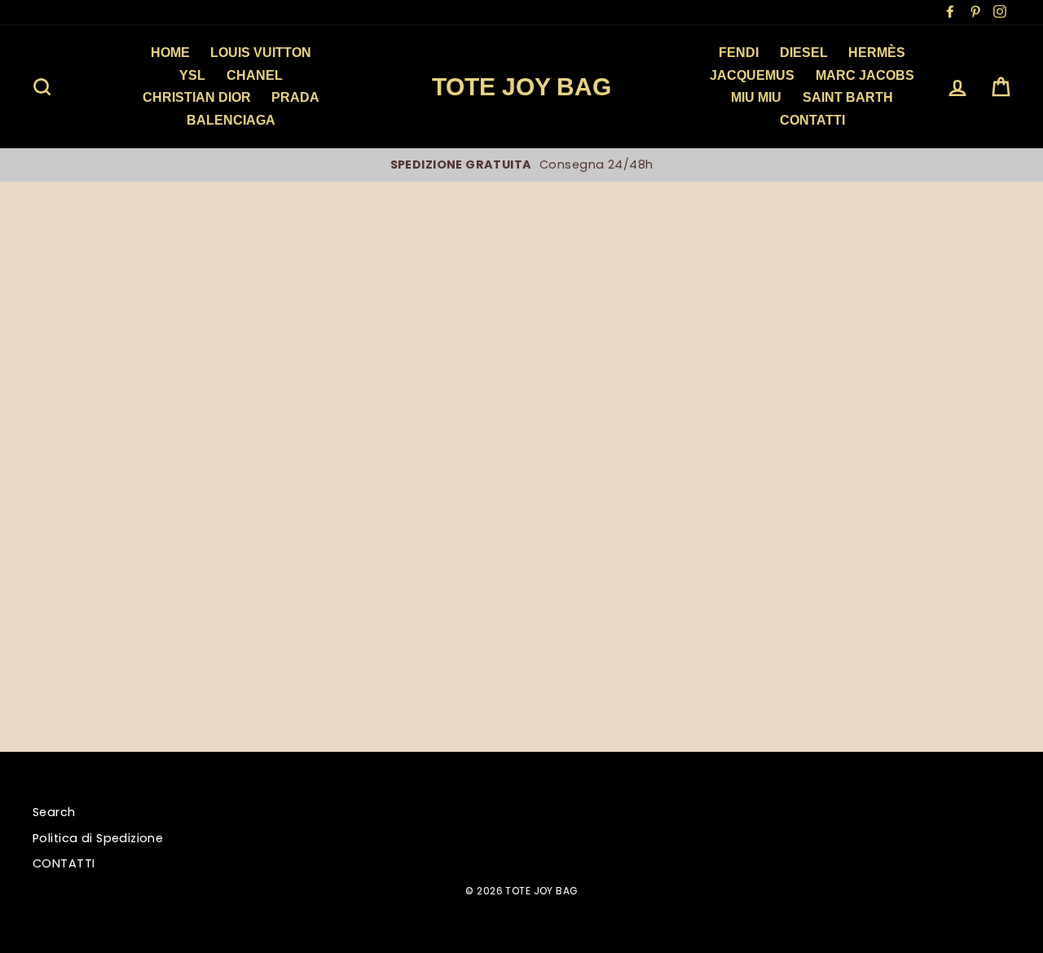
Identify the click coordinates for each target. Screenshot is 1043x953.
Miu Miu (756, 97)
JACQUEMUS (752, 75)
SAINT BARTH (848, 97)
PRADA (295, 97)
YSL (192, 75)
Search (54, 812)
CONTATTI (64, 863)
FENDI (739, 52)
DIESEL (804, 52)
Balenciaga (231, 120)
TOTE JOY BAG (521, 86)
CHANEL (255, 75)
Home (170, 52)
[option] (521, 164)
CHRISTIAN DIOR (197, 97)
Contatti (812, 120)
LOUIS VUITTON (260, 52)
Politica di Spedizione (98, 838)
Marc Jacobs (865, 75)
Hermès (876, 52)
